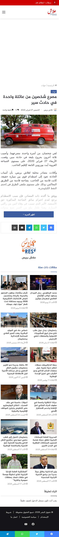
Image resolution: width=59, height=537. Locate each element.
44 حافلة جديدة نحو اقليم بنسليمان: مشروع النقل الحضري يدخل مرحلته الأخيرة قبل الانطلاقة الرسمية (15, 369)
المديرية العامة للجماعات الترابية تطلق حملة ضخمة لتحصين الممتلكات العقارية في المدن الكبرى (45, 441)
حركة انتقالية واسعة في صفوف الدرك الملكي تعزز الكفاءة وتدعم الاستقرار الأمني (45, 407)
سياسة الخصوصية (29, 517)
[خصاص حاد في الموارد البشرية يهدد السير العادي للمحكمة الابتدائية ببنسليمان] (14, 320)
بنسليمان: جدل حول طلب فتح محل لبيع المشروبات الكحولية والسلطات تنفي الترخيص (45, 335)
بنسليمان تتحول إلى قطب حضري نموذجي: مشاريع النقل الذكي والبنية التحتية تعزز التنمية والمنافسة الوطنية (14, 441)
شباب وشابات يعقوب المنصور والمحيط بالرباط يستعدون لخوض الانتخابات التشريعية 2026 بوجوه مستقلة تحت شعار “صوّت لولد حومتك (14, 298)
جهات (43, 85)
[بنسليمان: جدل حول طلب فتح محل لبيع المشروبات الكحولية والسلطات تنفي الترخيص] (43, 320)
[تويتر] (44, 228)
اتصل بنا (14, 517)
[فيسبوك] (51, 228)
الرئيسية (51, 85)
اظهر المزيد (29, 214)
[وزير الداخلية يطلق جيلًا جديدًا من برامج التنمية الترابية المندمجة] (43, 461)
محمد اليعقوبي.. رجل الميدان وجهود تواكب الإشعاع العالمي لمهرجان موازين (43, 295)
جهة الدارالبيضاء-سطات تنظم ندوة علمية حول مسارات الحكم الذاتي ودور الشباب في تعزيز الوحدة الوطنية (45, 370)
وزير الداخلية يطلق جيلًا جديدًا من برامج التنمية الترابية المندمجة (46, 474)
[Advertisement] (29, 52)
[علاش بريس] (52, 11)
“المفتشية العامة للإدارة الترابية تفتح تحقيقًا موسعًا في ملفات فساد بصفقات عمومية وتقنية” (15, 476)
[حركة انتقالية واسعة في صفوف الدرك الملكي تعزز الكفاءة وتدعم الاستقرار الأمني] (43, 392)
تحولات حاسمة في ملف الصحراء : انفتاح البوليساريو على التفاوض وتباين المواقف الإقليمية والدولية (14, 407)
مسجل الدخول (38, 500)
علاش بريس (48, 110)
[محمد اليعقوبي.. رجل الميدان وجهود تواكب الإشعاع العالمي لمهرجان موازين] (43, 282)
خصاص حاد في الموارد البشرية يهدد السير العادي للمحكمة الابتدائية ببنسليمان (15, 335)
